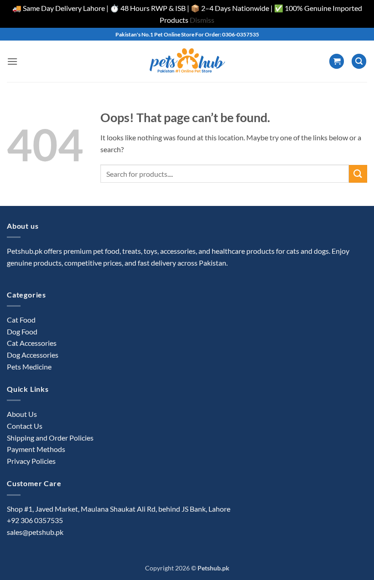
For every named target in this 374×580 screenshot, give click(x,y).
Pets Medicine (29, 366)
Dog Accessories (32, 354)
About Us (22, 414)
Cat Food (21, 319)
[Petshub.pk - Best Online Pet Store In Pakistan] (187, 61)
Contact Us (24, 425)
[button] (12, 61)
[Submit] (358, 174)
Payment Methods (36, 449)
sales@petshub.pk (35, 532)
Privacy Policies (31, 461)
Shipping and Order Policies (50, 437)
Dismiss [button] (202, 19)
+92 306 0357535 (35, 520)
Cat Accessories (32, 343)
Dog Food (22, 331)
